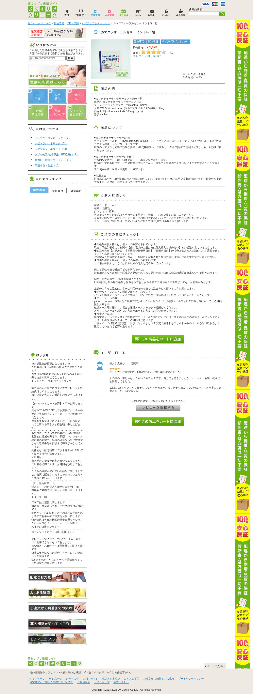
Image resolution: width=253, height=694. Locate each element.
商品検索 (197, 9)
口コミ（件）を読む (148, 55)
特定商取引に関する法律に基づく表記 (51, 682)
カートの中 (72, 678)
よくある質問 (131, 678)
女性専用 (57, 190)
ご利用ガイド (90, 678)
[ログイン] (166, 14)
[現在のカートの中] (138, 14)
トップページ (37, 678)
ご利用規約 (83, 682)
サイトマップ (102, 682)
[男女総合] (124, 14)
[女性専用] (109, 14)
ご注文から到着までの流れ (158, 678)
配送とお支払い (111, 678)
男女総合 (76, 190)
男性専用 (39, 190)
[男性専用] (95, 14)
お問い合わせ (121, 682)
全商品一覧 (55, 678)
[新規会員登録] (181, 14)
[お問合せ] (152, 14)
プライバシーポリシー (191, 678)
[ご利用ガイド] (81, 14)
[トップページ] (67, 14)
